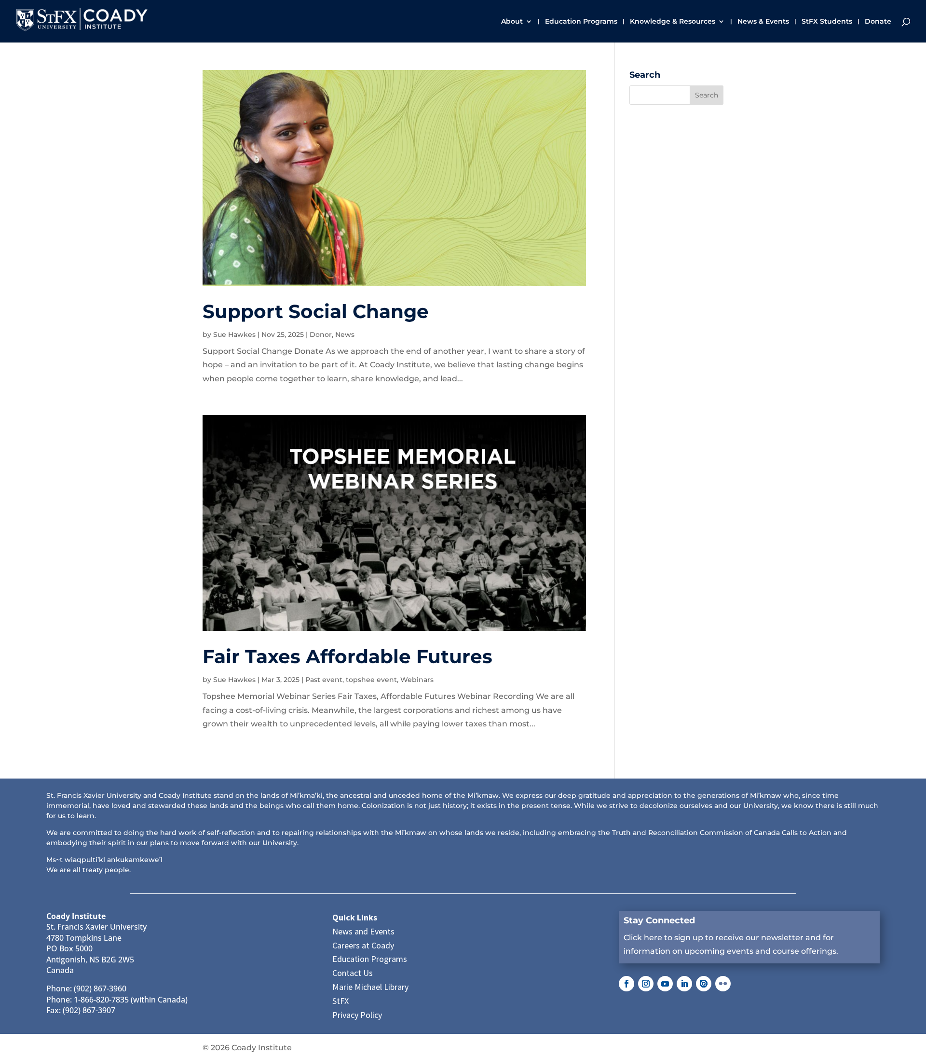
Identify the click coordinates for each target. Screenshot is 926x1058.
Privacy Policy (357, 1014)
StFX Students (827, 22)
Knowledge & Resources (672, 22)
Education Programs (581, 22)
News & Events (763, 22)
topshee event (371, 679)
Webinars (417, 679)
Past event (323, 679)
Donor (321, 334)
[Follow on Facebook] (626, 983)
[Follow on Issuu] (703, 983)
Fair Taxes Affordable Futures (347, 656)
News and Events (363, 931)
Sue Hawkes (234, 334)
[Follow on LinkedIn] (684, 983)
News (344, 334)
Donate (878, 22)
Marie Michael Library (370, 986)
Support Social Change (316, 311)
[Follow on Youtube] (665, 983)
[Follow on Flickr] (723, 983)
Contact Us (352, 972)
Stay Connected (659, 920)
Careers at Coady (363, 945)
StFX (340, 1000)
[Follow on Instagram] (646, 983)
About (512, 22)
